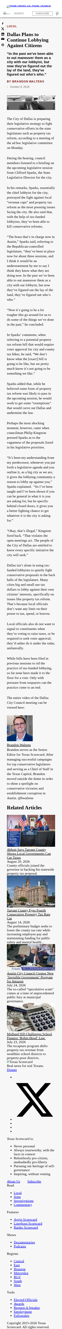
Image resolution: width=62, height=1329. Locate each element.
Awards (19, 1304)
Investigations (24, 1201)
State (17, 1197)
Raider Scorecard (26, 1227)
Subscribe (42, 13)
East (17, 1265)
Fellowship (21, 1315)
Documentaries (24, 1242)
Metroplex (21, 1273)
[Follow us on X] (34, 1119)
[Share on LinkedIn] (2, 34)
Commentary (23, 1205)
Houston (19, 1269)
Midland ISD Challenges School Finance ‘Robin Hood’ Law (29, 1036)
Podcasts (20, 1246)
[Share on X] (2, 28)
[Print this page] (2, 44)
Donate (19, 13)
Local (12, 26)
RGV (17, 1277)
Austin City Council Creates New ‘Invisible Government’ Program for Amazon (30, 977)
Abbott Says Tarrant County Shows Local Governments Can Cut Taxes (29, 853)
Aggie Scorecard (25, 1219)
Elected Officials (26, 1300)
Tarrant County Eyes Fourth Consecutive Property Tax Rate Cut (28, 914)
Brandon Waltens (28, 81)
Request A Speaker (27, 1308)
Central (19, 1261)
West (17, 1285)
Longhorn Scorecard (28, 1223)
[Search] (58, 13)
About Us (13, 1181)
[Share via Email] (2, 39)
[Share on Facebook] (2, 23)
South (18, 1281)
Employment (23, 1311)
